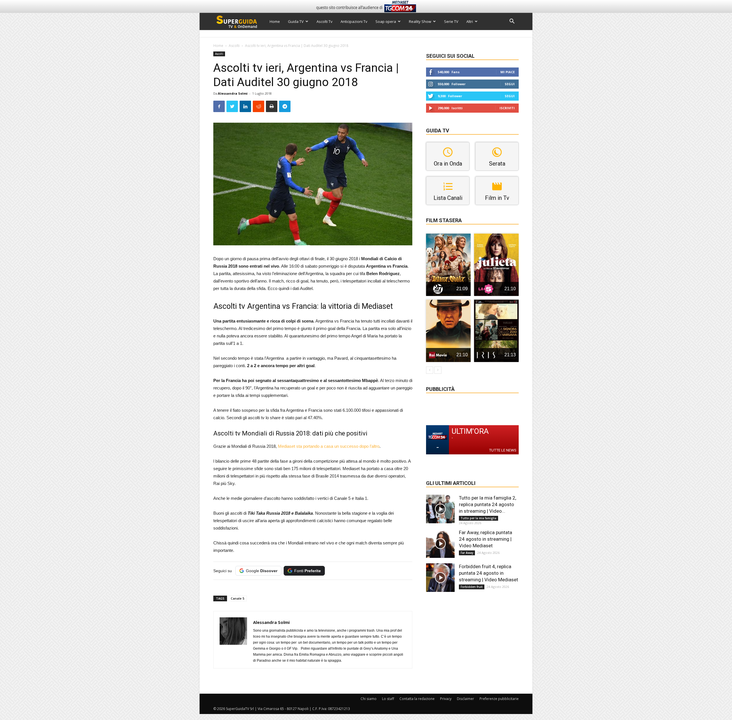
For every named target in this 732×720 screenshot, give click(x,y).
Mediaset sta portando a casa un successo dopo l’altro (328, 446)
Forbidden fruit (472, 587)
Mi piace (507, 72)
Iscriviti (507, 108)
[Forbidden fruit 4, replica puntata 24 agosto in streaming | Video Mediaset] (440, 577)
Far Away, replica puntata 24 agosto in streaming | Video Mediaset (485, 539)
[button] (512, 22)
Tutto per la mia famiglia (478, 518)
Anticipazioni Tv (354, 21)
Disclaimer (465, 698)
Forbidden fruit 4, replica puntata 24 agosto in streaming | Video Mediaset (488, 573)
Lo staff (388, 698)
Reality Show (420, 21)
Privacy (445, 698)
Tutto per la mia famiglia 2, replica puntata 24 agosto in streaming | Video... (487, 504)
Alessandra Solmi (233, 93)
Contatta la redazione (417, 698)
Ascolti (234, 45)
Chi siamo (369, 698)
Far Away (467, 553)
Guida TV (296, 21)
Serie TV (451, 21)
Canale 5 (237, 598)
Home (275, 21)
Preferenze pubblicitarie (499, 698)
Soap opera (385, 21)
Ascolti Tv (325, 21)
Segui (510, 84)
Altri (469, 21)
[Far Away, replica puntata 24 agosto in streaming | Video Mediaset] (440, 543)
